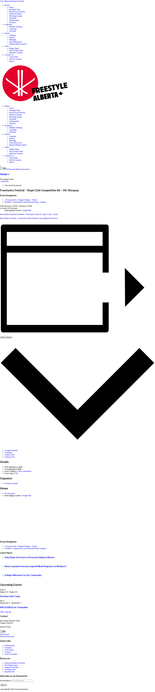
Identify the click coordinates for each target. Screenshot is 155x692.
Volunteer (13, 18)
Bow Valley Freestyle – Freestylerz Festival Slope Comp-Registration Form (29, 218)
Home (3, 174)
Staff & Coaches (15, 59)
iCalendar (8, 452)
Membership (10, 645)
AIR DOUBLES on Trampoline (14, 607)
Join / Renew (5, 1)
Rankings (12, 39)
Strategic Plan (14, 9)
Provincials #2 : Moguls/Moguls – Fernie (21, 200)
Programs (8, 24)
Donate (21, 1)
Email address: (6, 680)
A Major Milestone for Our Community (23, 575)
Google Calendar (11, 450)
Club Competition (24, 471)
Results (12, 37)
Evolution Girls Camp (10, 596)
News (11, 7)
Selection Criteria (16, 52)
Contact (8, 652)
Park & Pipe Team (16, 50)
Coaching (12, 29)
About (7, 5)
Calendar (12, 35)
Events (7, 33)
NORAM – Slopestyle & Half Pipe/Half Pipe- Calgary (26, 202)
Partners (12, 22)
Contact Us (9, 55)
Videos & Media (15, 14)
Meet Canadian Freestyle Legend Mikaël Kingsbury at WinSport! (35, 566)
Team (7, 46)
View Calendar (5, 612)
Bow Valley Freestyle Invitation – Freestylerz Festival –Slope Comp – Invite (29, 214)
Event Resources (15, 42)
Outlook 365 (10, 455)
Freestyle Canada (11, 483)
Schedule (8, 647)
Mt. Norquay (10, 493)
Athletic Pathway (15, 27)
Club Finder (13, 57)
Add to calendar (6, 337)
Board (11, 61)
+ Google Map (26, 210)
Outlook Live (10, 457)
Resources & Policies (17, 11)
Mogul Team (14, 48)
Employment (14, 20)
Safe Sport (14, 1)
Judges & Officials (12, 667)
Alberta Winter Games (18, 44)
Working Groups (15, 16)
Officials (12, 31)
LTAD (16, 473)
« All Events (4, 181)
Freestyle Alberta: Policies (15, 663)
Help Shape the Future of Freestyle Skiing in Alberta (29, 557)
